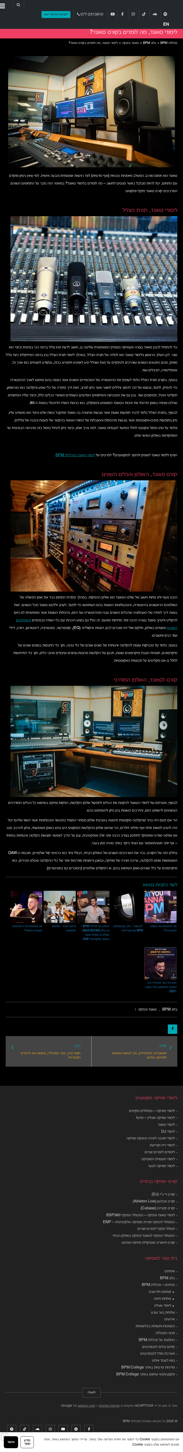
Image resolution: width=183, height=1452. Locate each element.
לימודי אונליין (162, 1305)
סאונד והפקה (147, 1009)
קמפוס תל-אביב (159, 1292)
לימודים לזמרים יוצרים (160, 1152)
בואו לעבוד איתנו (163, 1360)
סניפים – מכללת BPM (158, 1285)
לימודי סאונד (166, 1125)
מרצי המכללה (165, 1333)
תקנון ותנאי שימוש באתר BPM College (145, 1374)
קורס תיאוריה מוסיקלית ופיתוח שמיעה (148, 1242)
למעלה (91, 1392)
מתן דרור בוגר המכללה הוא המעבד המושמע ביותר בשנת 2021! (161, 987)
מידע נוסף (27, 1442)
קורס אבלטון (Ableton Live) (154, 1201)
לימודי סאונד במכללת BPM (75, 455)
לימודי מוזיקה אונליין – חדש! (155, 1118)
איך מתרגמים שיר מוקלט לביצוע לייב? (163, 928)
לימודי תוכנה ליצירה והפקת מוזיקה (151, 1138)
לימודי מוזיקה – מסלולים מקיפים (152, 1111)
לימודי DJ (168, 1131)
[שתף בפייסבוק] (172, 1029)
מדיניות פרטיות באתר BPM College (148, 1367)
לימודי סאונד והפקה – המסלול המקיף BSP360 (140, 1215)
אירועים (169, 1319)
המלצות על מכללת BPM (157, 1340)
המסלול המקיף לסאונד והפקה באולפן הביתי (144, 1235)
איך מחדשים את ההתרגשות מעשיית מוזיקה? (27, 928)
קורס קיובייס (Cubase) (158, 1208)
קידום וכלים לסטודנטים (158, 1347)
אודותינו (169, 1271)
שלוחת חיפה (162, 1298)
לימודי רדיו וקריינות (162, 1145)
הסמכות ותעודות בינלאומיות (155, 1326)
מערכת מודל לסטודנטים (157, 1353)
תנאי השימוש (86, 1405)
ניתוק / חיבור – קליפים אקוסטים (64, 928)
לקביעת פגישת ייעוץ (56, 14)
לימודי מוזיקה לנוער (161, 1166)
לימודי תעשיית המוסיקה (158, 1159)
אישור (11, 1442)
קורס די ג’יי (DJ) (163, 1194)
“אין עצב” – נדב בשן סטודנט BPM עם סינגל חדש (128, 928)
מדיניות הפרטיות (109, 1405)
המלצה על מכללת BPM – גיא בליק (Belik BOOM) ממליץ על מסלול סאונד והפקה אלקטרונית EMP (95, 932)
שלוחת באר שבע (163, 1312)
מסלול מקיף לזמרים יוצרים (156, 1229)
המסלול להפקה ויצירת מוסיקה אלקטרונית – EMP (139, 1222)
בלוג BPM (169, 1009)
